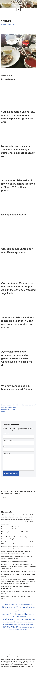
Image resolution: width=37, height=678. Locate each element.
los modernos (30, 622)
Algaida (13, 604)
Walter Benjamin (23, 629)
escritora (33, 610)
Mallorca (5, 624)
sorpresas (26, 627)
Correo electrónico (8, 440)
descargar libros (19, 610)
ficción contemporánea (29, 612)
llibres (25, 622)
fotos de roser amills (18, 614)
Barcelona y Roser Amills (16, 607)
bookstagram (5, 610)
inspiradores (23, 616)
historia (33, 614)
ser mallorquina (10, 626)
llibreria (21, 622)
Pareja (15, 624)
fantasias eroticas (10, 612)
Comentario (6, 453)
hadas (29, 614)
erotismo (28, 610)
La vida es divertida (12, 619)
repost (19, 624)
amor (18, 604)
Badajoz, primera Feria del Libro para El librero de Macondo (18, 571)
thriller (10, 629)
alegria (7, 604)
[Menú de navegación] (19, 9)
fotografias (5, 614)
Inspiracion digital (7, 24)
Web (4, 447)
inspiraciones (15, 616)
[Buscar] (12, 9)
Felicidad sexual (19, 612)
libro (34, 619)
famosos (3, 612)
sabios (27, 624)
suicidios (32, 627)
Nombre (5, 434)
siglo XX (21, 627)
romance (23, 624)
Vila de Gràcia (16, 629)
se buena (32, 624)
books (32, 607)
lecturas (26, 619)
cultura (10, 610)
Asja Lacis (23, 604)
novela (10, 624)
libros (4, 622)
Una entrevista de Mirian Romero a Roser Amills (14, 561)
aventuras (29, 604)
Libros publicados (13, 622)
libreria (30, 619)
